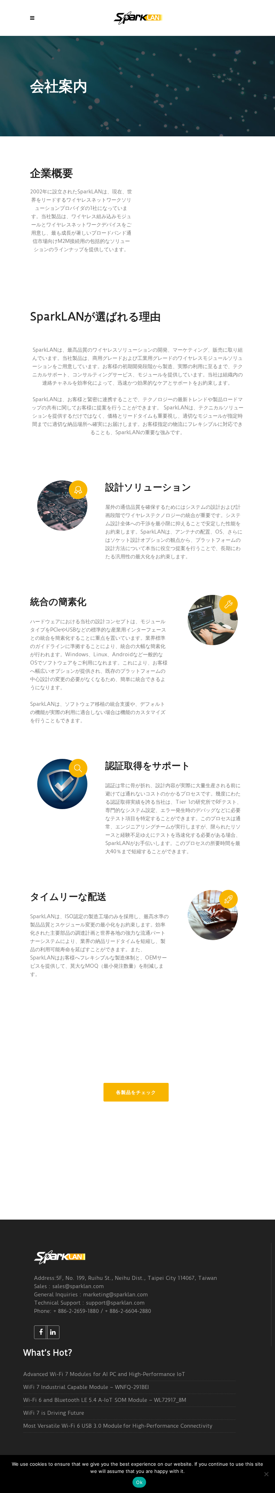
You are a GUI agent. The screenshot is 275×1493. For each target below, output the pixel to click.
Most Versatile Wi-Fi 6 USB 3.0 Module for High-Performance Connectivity (117, 1426)
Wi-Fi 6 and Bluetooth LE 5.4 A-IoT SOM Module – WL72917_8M (104, 1400)
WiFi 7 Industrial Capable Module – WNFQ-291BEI (86, 1387)
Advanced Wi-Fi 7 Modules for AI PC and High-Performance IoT (104, 1374)
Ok (139, 1482)
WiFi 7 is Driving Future (53, 1413)
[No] (266, 1474)
